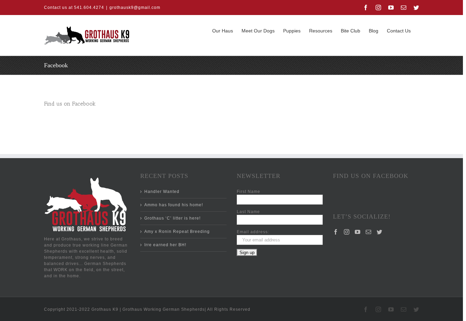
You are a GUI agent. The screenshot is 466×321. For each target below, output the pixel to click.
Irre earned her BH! (165, 244)
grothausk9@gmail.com (135, 7)
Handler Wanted (161, 191)
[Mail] (369, 232)
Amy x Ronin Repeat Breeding (177, 231)
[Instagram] (347, 232)
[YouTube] (358, 232)
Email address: (253, 231)
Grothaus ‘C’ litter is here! (172, 218)
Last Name (248, 211)
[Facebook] (336, 232)
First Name (248, 191)
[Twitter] (379, 232)
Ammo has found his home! (173, 205)
